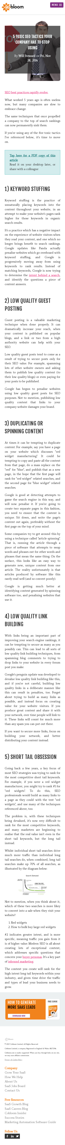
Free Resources (14, 1100)
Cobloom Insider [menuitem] (15, 1113)
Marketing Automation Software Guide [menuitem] (30, 1122)
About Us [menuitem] (11, 1081)
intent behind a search (44, 275)
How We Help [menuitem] (14, 1077)
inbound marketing (20, 961)
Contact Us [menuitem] (12, 1090)
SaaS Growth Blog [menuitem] (16, 1104)
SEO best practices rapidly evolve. (26, 92)
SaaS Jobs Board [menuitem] (15, 1086)
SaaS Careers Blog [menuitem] (16, 1109)
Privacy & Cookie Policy (13, 1060)
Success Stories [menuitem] (14, 1117)
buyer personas (32, 957)
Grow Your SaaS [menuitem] (15, 1072)
